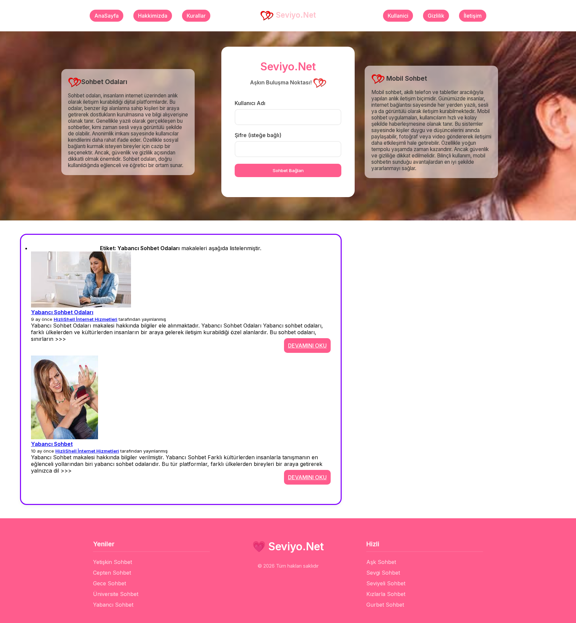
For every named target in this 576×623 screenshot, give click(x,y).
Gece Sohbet (109, 583)
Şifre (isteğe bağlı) (258, 135)
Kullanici (398, 15)
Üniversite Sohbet (115, 594)
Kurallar (196, 15)
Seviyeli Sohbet (385, 583)
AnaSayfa (106, 15)
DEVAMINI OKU (307, 345)
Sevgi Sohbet (383, 572)
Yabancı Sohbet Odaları (62, 312)
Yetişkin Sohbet (112, 562)
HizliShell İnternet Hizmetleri (85, 319)
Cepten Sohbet (112, 572)
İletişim (473, 15)
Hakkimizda (152, 15)
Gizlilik (436, 15)
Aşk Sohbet (381, 562)
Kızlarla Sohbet (385, 594)
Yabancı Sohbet (52, 444)
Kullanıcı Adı (250, 103)
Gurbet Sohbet (385, 604)
